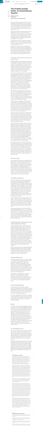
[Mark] (8, 13)
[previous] (1, 218)
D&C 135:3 (17, 29)
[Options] (41, 4)
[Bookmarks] (37, 4)
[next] (42, 218)
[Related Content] (39, 4)
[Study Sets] (36, 4)
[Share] (8, 16)
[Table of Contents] (1, 4)
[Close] (8, 11)
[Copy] (8, 15)
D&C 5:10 (20, 44)
